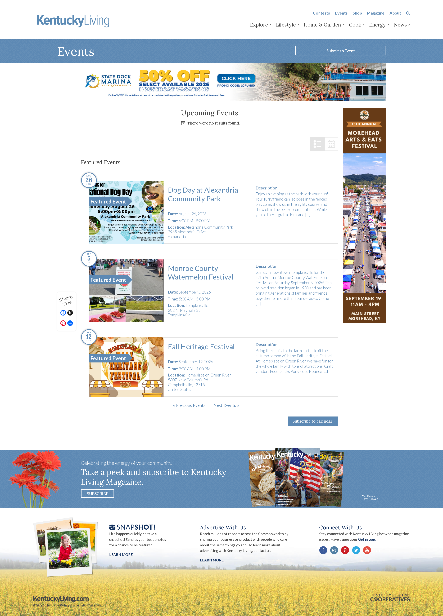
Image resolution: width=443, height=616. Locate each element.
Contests (321, 13)
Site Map (96, 605)
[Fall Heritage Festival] (126, 367)
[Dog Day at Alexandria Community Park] (126, 212)
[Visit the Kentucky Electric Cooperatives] (390, 597)
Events (341, 13)
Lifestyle (286, 24)
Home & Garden (322, 24)
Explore (259, 24)
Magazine (376, 13)
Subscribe (97, 493)
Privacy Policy (58, 605)
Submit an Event (341, 50)
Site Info (79, 605)
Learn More (121, 554)
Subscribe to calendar (312, 421)
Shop (357, 13)
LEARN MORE (212, 560)
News (400, 24)
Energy (377, 24)
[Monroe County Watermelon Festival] (126, 290)
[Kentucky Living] (74, 20)
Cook (355, 24)
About (395, 13)
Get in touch (368, 539)
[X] (70, 313)
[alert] (209, 123)
